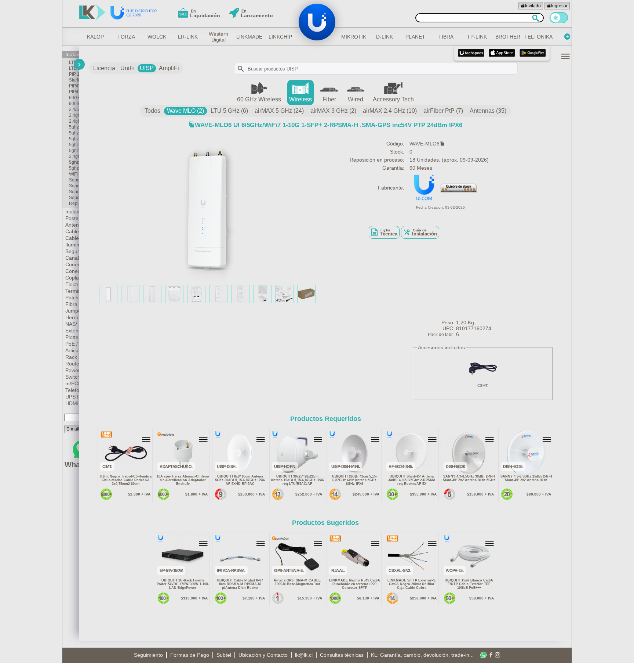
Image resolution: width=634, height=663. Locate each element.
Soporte (74, 191)
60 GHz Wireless (259, 99)
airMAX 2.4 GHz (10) (390, 111)
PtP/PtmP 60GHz (74, 86)
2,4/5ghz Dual (74, 109)
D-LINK (384, 37)
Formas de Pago (189, 655)
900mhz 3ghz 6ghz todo (74, 103)
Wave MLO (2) (185, 111)
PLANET (415, 37)
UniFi (127, 68)
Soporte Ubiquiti (74, 180)
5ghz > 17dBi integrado (74, 138)
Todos (152, 111)
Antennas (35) (488, 111)
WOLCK (156, 37)
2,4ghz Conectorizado (74, 156)
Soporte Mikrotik (74, 185)
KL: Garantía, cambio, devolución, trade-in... (422, 655)
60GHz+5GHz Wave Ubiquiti (74, 97)
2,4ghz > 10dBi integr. (74, 121)
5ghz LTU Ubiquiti (74, 127)
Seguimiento (148, 655)
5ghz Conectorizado (74, 162)
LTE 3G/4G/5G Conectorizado (74, 68)
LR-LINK (188, 37)
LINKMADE (249, 37)
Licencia (104, 68)
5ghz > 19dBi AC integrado (74, 150)
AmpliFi (169, 68)
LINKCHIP (280, 37)
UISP (147, 68)
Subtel (223, 655)
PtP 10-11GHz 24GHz (74, 74)
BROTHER (507, 37)
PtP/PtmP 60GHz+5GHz (74, 91)
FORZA (126, 37)
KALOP (95, 37)
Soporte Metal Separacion (74, 197)
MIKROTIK (353, 37)
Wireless (300, 99)
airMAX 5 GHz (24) (279, 111)
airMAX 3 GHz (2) (333, 111)
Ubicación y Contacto (263, 655)
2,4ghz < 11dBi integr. (74, 115)
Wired (355, 99)
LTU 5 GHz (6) (229, 111)
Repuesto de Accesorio (74, 203)
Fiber (329, 99)
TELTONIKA (538, 37)
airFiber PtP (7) (443, 111)
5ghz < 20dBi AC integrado (74, 144)
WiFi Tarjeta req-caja (74, 174)
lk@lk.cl (304, 655)
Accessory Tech (393, 99)
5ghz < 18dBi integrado (74, 133)
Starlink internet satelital (74, 80)
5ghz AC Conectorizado (74, 168)
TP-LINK (477, 37)
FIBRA (445, 37)
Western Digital (218, 37)
